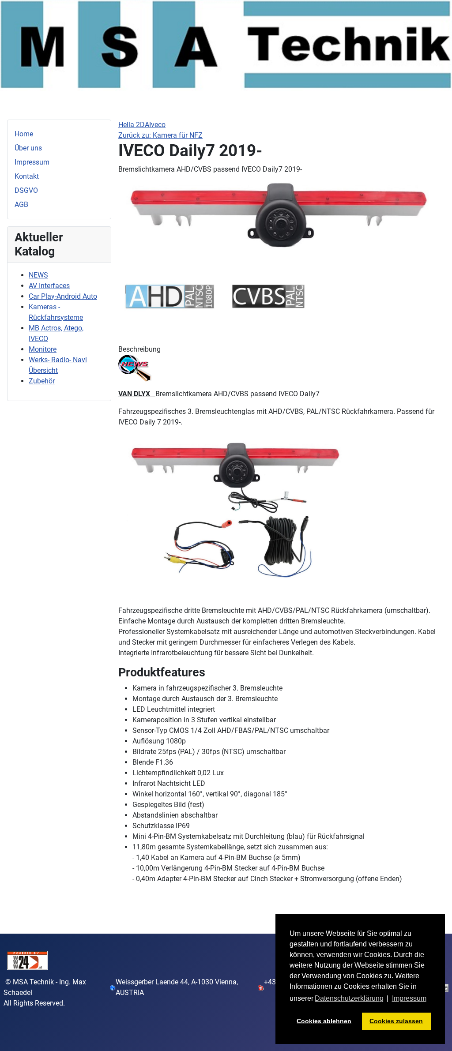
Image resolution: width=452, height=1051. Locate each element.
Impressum (32, 162)
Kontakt (27, 176)
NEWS (38, 275)
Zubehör (42, 381)
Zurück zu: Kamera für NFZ (160, 135)
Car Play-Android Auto (63, 296)
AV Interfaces (49, 286)
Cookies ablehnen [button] (324, 1021)
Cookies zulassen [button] (396, 1021)
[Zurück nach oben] (436, 1034)
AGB (21, 204)
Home (24, 134)
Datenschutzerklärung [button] (349, 998)
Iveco (157, 124)
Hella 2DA (133, 124)
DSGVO (26, 190)
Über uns (28, 148)
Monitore (42, 349)
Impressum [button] (409, 998)
